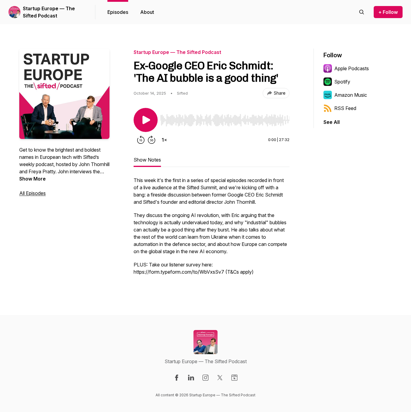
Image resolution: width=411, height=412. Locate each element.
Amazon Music (350, 95)
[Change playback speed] (164, 140)
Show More (32, 179)
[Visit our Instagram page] (205, 378)
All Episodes (32, 193)
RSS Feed (345, 108)
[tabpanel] (211, 229)
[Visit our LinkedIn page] (191, 378)
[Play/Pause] (146, 120)
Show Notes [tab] (147, 160)
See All (331, 122)
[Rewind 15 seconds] (141, 140)
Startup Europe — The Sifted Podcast (49, 12)
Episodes (117, 12)
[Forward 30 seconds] (151, 140)
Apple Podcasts (351, 68)
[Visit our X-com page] (220, 378)
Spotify (342, 82)
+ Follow (388, 12)
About (147, 12)
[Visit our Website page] (234, 378)
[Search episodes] (361, 12)
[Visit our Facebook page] (177, 378)
